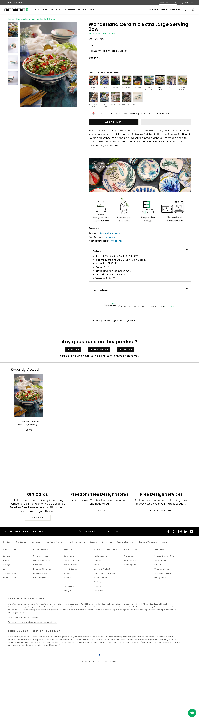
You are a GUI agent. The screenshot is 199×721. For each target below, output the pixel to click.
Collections (69, 556)
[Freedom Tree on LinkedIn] (185, 531)
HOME (59, 9)
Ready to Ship (9, 573)
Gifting (82, 9)
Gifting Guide (160, 577)
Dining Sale (69, 590)
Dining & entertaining (110, 233)
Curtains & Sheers (41, 560)
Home (11, 19)
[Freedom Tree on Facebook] (168, 531)
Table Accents (100, 556)
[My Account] (189, 9)
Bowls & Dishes (71, 564)
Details (97, 251)
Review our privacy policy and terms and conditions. (32, 622)
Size (91, 45)
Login (164, 542)
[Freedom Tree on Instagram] (180, 531)
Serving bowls (115, 241)
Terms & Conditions (148, 542)
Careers (93, 542)
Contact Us (107, 542)
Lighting (97, 586)
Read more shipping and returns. (23, 617)
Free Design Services (55, 542)
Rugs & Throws (40, 573)
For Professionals (77, 542)
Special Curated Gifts (164, 556)
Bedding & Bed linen (42, 569)
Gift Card (158, 564)
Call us (74, 349)
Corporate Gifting (162, 573)
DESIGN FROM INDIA (13, 2)
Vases (97, 564)
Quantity (94, 58)
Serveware (110, 237)
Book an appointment (161, 510)
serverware (169, 306)
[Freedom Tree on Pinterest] (174, 531)
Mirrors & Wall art (102, 569)
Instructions (100, 290)
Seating (6, 556)
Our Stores (21, 542)
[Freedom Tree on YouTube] (191, 531)
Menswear (129, 556)
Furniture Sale (9, 577)
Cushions (37, 564)
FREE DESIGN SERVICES (170, 9)
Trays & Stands (70, 569)
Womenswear (130, 560)
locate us (99, 510)
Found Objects (100, 577)
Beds (5, 569)
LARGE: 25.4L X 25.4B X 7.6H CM (109, 51)
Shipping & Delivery (126, 542)
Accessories (69, 582)
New (37, 9)
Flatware (68, 577)
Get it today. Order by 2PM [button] (102, 33)
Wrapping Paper (162, 569)
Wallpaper (99, 582)
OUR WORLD (153, 9)
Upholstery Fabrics (42, 556)
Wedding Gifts (161, 560)
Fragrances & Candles (104, 573)
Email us (127, 349)
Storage (7, 564)
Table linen (69, 586)
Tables (6, 560)
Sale (92, 9)
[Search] (184, 9)
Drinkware (68, 573)
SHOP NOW (37, 518)
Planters (97, 560)
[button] (166, 122)
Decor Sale (99, 590)
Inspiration (35, 542)
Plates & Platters (71, 560)
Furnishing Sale (40, 577)
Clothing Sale (130, 564)
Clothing (70, 9)
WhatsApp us (100, 349)
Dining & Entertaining (27, 19)
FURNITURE (48, 9)
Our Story (7, 542)
